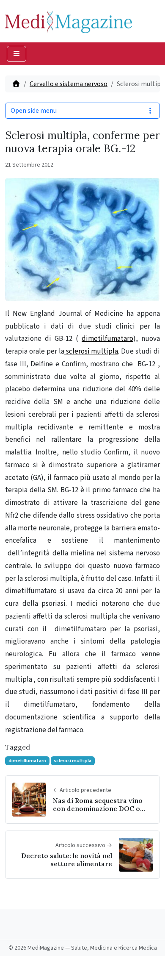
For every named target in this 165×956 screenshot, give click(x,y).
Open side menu (34, 110)
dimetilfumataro (107, 339)
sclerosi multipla (91, 351)
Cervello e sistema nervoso (68, 84)
